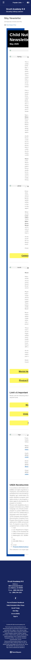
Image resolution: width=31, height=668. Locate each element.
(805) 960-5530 (18, 590)
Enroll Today (16, 608)
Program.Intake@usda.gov (21, 547)
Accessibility (15, 613)
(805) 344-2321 (17, 592)
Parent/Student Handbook (15, 602)
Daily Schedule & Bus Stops (15, 605)
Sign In (15, 616)
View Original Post (11, 25)
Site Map (15, 611)
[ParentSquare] (16, 652)
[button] (18, 2)
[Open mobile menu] (3, 2)
